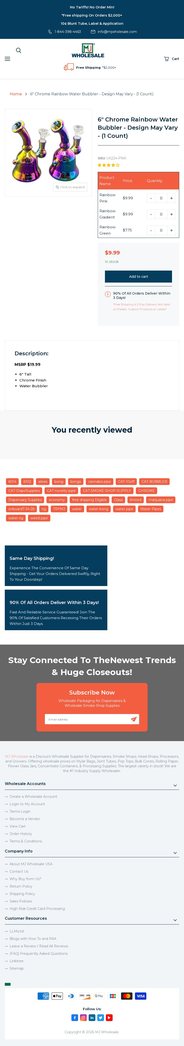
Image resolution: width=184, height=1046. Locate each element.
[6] (38, 212)
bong (58, 481)
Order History (21, 834)
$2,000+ (110, 67)
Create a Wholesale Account (33, 796)
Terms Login (20, 811)
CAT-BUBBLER (154, 481)
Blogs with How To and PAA (33, 939)
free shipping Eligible (89, 500)
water (77, 509)
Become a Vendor (25, 819)
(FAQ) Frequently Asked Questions (39, 953)
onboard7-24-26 (21, 509)
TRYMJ (59, 509)
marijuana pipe (161, 500)
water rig (15, 518)
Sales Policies (21, 901)
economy (57, 500)
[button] (109, 165)
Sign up (134, 719)
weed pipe (39, 518)
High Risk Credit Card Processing (37, 909)
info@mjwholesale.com (117, 32)
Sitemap (17, 968)
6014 (12, 481)
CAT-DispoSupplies (24, 491)
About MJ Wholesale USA (31, 864)
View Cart (18, 826)
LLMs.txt (17, 931)
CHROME (146, 491)
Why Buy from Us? (25, 879)
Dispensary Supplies (25, 500)
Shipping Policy (22, 894)
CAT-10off (126, 481)
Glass (118, 500)
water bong (98, 509)
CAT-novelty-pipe (61, 491)
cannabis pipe (99, 481)
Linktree (16, 961)
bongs (75, 481)
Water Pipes (150, 509)
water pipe (124, 509)
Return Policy (21, 886)
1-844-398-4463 (68, 32)
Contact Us (19, 871)
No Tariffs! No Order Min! (92, 7)
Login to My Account (27, 804)
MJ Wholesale (17, 756)
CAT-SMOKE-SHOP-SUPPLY (107, 491)
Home (16, 94)
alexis (42, 481)
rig (44, 509)
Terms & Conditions (26, 841)
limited (135, 500)
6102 (27, 481)
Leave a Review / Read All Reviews (39, 946)
